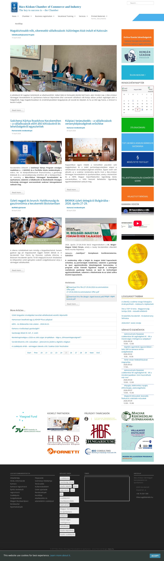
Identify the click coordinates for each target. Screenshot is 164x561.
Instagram (147, 8)
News (14, 16)
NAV (72, 490)
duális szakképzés (67, 534)
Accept (155, 556)
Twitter (142, 8)
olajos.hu (110, 549)
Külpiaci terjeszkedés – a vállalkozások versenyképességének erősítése (88, 122)
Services (82, 16)
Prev (36, 353)
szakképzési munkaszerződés (67, 499)
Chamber (26, 16)
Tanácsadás (39, 484)
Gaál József (64, 505)
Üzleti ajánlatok (41, 489)
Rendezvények (40, 492)
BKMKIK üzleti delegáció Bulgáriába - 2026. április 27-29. (87, 202)
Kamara (13, 484)
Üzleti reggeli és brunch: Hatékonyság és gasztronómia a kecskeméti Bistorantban (35, 202)
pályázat (63, 516)
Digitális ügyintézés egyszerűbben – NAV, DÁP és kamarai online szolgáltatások (137, 349)
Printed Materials (98, 17)
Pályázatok (39, 478)
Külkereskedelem (42, 486)
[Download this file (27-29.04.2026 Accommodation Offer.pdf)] (91, 288)
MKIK (75, 486)
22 (51, 353)
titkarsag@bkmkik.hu (144, 497)
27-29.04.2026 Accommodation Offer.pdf (83, 292)
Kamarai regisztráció (18, 486)
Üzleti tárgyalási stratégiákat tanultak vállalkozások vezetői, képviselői (39, 315)
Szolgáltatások (16, 498)
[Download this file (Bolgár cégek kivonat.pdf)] (85, 296)
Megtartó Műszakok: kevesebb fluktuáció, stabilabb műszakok (134, 397)
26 (71, 353)
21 (46, 353)
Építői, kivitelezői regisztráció (17, 491)
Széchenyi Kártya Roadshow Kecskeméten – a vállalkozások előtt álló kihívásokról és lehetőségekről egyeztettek (35, 123)
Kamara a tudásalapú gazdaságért (25, 328)
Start (29, 353)
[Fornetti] (63, 452)
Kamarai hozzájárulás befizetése (138, 41)
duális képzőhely (67, 530)
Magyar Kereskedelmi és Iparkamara (69, 510)
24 (61, 353)
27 (76, 353)
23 (56, 353)
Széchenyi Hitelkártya (43, 481)
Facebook (138, 8)
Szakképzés (14, 495)
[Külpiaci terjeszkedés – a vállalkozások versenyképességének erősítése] (91, 149)
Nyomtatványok (16, 507)
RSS (151, 8)
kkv (61, 494)
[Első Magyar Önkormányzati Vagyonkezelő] (100, 419)
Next (92, 353)
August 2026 (137, 89)
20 (42, 353)
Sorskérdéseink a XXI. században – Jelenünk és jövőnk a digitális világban (41, 342)
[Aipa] (63, 425)
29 (86, 353)
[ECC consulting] (100, 452)
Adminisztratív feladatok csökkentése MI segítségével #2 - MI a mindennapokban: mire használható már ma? (136, 374)
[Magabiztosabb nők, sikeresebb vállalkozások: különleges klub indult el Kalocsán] (63, 68)
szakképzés (64, 478)
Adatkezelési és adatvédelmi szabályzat (44, 499)
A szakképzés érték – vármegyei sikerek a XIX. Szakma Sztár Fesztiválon (40, 346)
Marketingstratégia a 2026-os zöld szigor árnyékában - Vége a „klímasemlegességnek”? (46, 337)
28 (81, 353)
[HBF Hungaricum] (100, 435)
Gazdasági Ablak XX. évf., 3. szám (25, 333)
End (98, 353)
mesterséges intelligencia (65, 521)
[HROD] (63, 441)
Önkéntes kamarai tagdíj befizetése (137, 44)
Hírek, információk (17, 481)
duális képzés (65, 486)
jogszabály (64, 490)
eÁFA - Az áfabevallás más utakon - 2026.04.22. (30, 324)
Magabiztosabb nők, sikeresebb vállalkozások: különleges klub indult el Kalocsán (58, 30)
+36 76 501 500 (142, 493)
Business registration (44, 16)
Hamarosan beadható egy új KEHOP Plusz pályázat (32, 319)
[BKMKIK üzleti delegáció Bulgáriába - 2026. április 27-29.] (91, 229)
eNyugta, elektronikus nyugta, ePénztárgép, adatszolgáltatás (134, 386)
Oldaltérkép (15, 478)
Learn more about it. (60, 555)
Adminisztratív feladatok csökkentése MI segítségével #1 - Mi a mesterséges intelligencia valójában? (136, 336)
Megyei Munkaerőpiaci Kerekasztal (19, 502)
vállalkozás (64, 526)
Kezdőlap (38, 495)
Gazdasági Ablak (66, 482)
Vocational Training (66, 16)
